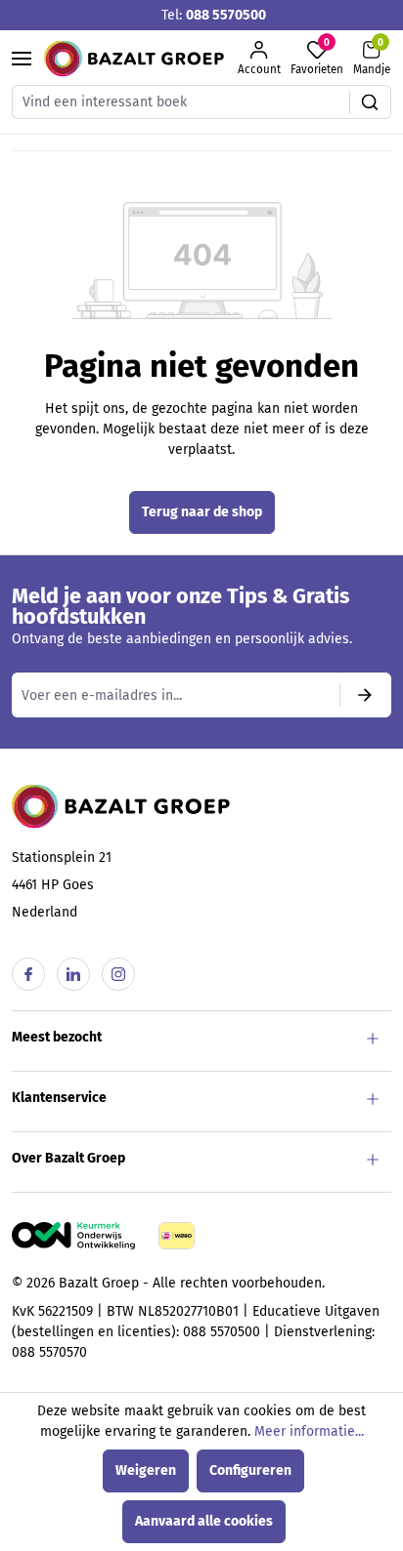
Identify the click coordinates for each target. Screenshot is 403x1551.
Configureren (250, 1470)
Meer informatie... (309, 1431)
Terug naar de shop (202, 512)
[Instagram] (118, 974)
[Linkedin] (73, 974)
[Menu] (21, 58)
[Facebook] (28, 974)
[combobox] (181, 102)
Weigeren (145, 1470)
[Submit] (364, 695)
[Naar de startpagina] (134, 58)
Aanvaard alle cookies (204, 1521)
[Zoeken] (370, 102)
